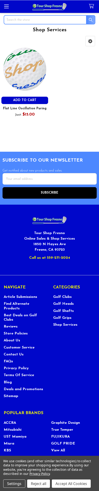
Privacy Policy (16, 368)
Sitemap (11, 396)
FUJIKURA (60, 437)
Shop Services (65, 325)
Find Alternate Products (16, 306)
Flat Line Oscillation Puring (25, 108)
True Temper (62, 430)
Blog (8, 382)
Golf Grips (62, 318)
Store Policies (16, 333)
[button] (90, 41)
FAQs (8, 361)
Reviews (10, 326)
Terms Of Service (19, 375)
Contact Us (13, 354)
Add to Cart (24, 100)
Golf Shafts (63, 311)
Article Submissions (20, 297)
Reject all (38, 483)
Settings (14, 483)
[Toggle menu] (6, 6)
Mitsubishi (12, 430)
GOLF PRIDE (63, 443)
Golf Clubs (62, 297)
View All (58, 450)
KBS (7, 450)
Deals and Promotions (23, 389)
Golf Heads (63, 304)
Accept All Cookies (71, 483)
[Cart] (92, 6)
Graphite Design (65, 423)
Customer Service (19, 347)
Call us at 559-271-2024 (49, 258)
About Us (12, 340)
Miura (9, 443)
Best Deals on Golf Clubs (20, 318)
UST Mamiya (15, 437)
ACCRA (10, 423)
